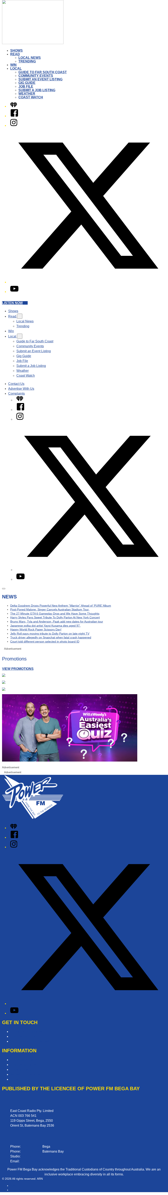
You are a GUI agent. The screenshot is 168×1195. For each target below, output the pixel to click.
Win (13, 65)
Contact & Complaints (26, 1031)
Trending (27, 61)
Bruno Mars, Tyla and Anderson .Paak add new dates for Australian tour (56, 621)
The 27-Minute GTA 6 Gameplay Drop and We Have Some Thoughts (54, 613)
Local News (29, 57)
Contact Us (16, 383)
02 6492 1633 (32, 1146)
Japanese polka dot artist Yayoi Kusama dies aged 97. (45, 625)
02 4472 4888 (32, 1151)
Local (16, 68)
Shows (16, 50)
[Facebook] (14, 116)
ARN (13, 1185)
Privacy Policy (20, 1069)
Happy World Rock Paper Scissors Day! (35, 629)
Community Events (35, 75)
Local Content (20, 1079)
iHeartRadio (18, 1190)
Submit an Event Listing (40, 79)
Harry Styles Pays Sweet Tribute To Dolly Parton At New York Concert (55, 617)
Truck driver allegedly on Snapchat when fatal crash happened (50, 637)
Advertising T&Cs (23, 1064)
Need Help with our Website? (31, 1041)
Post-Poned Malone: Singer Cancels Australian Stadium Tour (50, 609)
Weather (26, 93)
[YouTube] (14, 291)
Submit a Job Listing (36, 90)
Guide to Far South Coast (42, 72)
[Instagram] (13, 125)
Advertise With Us (21, 388)
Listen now (12, 303)
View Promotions (18, 668)
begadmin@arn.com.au (37, 1161)
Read (15, 54)
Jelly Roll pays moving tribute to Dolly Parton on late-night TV (49, 633)
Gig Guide (26, 83)
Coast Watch (30, 97)
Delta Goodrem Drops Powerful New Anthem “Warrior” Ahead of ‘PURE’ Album (60, 605)
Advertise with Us (23, 1036)
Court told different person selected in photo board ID (44, 641)
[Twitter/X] (88, 282)
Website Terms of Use (26, 1074)
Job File (25, 86)
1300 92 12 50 (31, 1156)
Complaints (16, 393)
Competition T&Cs (23, 1059)
